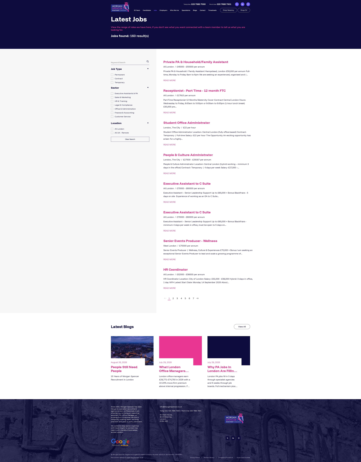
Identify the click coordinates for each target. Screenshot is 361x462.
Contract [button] (119, 78)
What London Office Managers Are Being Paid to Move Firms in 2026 (174, 369)
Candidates (147, 10)
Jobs (155, 10)
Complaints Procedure (225, 457)
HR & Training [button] (121, 101)
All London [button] (119, 129)
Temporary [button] (120, 82)
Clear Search (130, 139)
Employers (163, 10)
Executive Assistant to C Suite (187, 183)
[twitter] (237, 4)
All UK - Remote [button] (122, 133)
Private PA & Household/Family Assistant (195, 62)
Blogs (195, 10)
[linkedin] (242, 4)
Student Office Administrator (186, 123)
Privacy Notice (195, 457)
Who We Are (174, 10)
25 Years (137, 10)
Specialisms (186, 10)
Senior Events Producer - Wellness (190, 241)
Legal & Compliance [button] (123, 105)
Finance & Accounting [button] (124, 112)
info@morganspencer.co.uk (171, 407)
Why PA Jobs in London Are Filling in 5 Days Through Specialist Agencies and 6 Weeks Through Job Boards (223, 369)
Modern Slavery (209, 457)
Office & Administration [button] (125, 109)
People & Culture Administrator (188, 155)
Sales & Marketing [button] (123, 97)
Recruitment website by (127, 457)
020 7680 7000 (198, 4)
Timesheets (212, 10)
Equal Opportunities (243, 457)
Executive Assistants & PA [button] (126, 93)
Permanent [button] (120, 74)
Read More (169, 80)
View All (242, 326)
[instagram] (248, 4)
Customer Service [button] (122, 116)
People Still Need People (124, 369)
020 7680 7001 (224, 4)
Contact (202, 10)
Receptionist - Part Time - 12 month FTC (194, 91)
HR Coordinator (175, 269)
